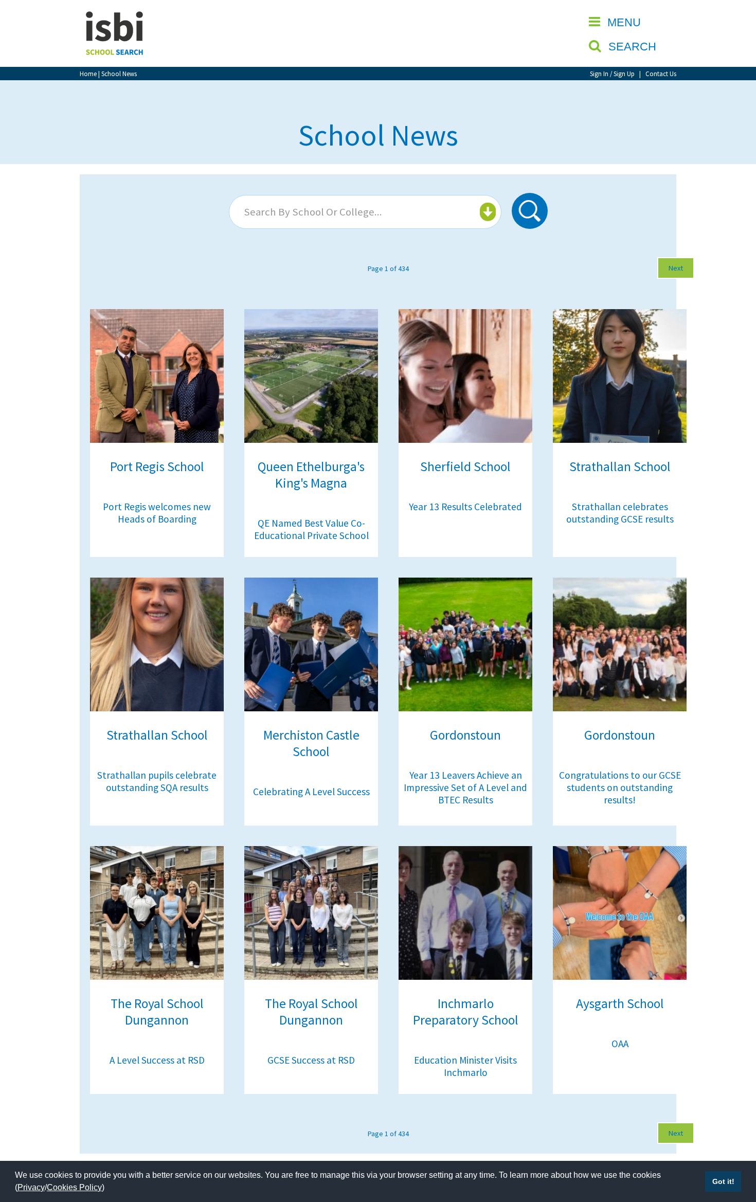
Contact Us (660, 73)
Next (676, 268)
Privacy (31, 1187)
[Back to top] (733, 1145)
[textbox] (364, 212)
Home (88, 73)
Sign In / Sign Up (612, 73)
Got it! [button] (723, 1181)
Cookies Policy (74, 1187)
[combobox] (365, 212)
